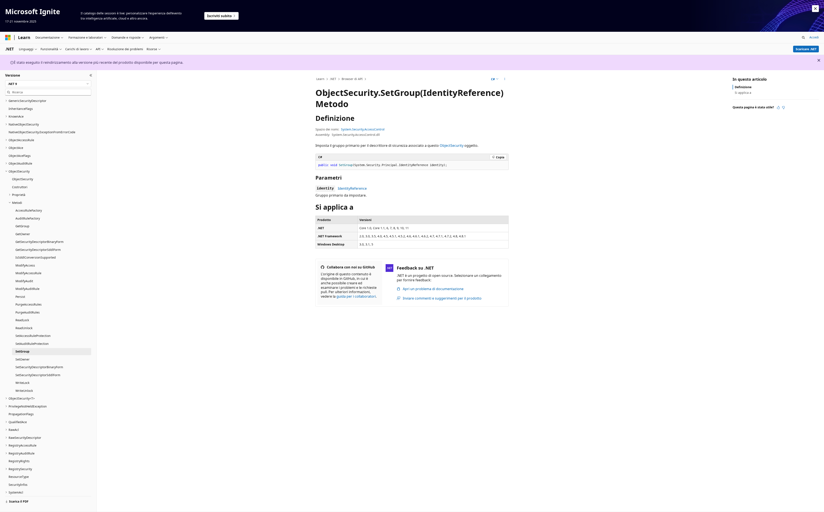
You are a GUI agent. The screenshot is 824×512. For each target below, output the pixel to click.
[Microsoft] (8, 37)
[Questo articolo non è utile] (783, 107)
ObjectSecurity (452, 145)
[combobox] (48, 83)
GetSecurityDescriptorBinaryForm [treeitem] (39, 242)
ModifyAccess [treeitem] (25, 265)
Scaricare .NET (806, 49)
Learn (320, 79)
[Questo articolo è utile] (778, 107)
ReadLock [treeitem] (22, 320)
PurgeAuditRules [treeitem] (27, 312)
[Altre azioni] (505, 79)
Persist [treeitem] (20, 297)
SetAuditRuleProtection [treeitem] (32, 344)
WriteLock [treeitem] (22, 383)
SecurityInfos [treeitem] (18, 485)
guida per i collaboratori (356, 296)
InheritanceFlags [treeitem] (21, 109)
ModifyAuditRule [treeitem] (27, 289)
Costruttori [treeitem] (19, 187)
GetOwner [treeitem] (22, 234)
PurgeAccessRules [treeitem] (28, 304)
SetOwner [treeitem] (22, 359)
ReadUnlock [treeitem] (23, 328)
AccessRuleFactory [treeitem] (28, 210)
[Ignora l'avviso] (815, 8)
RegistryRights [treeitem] (19, 461)
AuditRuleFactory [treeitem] (27, 218)
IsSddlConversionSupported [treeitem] (35, 257)
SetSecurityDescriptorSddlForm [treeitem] (37, 375)
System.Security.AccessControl (363, 129)
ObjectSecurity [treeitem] (22, 179)
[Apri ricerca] (803, 37)
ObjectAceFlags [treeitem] (20, 156)
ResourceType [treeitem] (19, 477)
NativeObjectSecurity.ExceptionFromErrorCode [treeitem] (42, 132)
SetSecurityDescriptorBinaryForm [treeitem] (39, 367)
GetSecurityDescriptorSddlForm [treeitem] (38, 250)
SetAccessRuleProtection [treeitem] (33, 336)
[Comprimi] (91, 75)
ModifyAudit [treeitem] (24, 281)
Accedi (814, 37)
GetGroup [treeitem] (22, 226)
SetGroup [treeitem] (22, 351)
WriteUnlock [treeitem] (24, 391)
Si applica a (743, 93)
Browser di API (352, 79)
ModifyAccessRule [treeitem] (28, 273)
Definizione (743, 87)
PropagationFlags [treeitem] (21, 414)
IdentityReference (352, 188)
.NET (333, 79)
